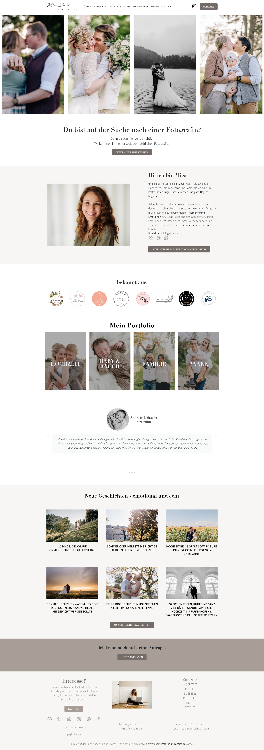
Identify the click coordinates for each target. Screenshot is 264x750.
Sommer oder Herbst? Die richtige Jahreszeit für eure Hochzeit (132, 548)
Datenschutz (198, 724)
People (114, 6)
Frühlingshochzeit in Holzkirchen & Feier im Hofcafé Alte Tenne (132, 606)
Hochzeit (102, 6)
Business (125, 6)
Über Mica (89, 6)
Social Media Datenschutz (187, 729)
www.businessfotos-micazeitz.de (166, 744)
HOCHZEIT (66, 364)
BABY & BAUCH (110, 364)
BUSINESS (190, 694)
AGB (206, 729)
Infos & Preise (140, 6)
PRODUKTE (190, 698)
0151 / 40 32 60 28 (131, 729)
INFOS (190, 703)
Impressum (181, 724)
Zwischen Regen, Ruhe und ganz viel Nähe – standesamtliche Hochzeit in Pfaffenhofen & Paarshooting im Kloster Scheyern (191, 609)
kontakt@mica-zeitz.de (132, 724)
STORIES (190, 707)
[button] (4, 64)
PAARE (198, 364)
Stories (168, 6)
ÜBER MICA (190, 680)
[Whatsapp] (49, 719)
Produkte (156, 6)
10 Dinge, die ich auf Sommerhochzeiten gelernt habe (72, 548)
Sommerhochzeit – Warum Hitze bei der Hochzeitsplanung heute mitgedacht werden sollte (72, 608)
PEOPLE (190, 689)
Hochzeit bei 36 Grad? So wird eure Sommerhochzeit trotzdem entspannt (191, 550)
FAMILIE (154, 364)
